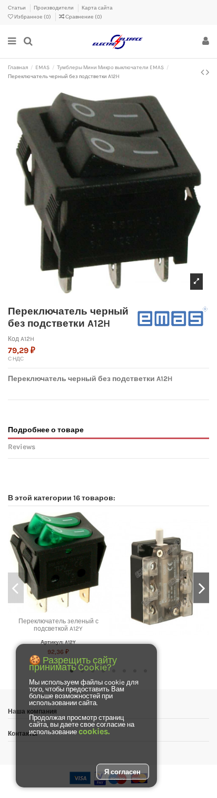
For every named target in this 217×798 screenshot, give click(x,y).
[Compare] (58, 609)
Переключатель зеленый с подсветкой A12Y (58, 625)
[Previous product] (203, 72)
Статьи (17, 8)
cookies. (94, 731)
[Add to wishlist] (46, 609)
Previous (16, 587)
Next (201, 587)
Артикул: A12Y (58, 642)
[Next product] (207, 72)
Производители (54, 8)
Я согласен (122, 772)
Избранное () (32, 17)
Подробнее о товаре (46, 429)
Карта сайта (97, 8)
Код (13, 339)
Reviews (21, 446)
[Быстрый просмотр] (70, 609)
